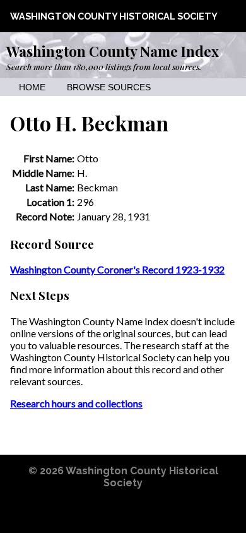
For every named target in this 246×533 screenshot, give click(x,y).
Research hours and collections (76, 403)
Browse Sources (109, 87)
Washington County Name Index (112, 51)
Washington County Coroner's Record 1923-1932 (117, 269)
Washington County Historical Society (114, 16)
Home (32, 87)
